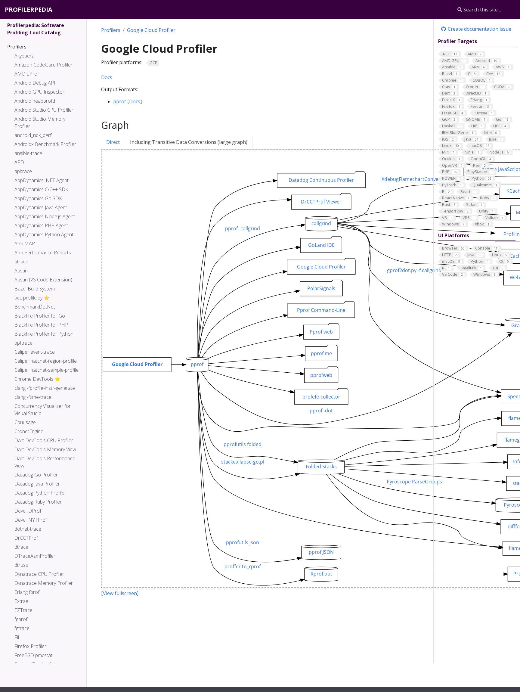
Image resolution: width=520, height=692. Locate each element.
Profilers (110, 30)
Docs (106, 77)
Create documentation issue (479, 29)
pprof (119, 101)
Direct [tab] (113, 142)
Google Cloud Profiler (151, 30)
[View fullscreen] (119, 593)
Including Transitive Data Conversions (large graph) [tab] (188, 142)
